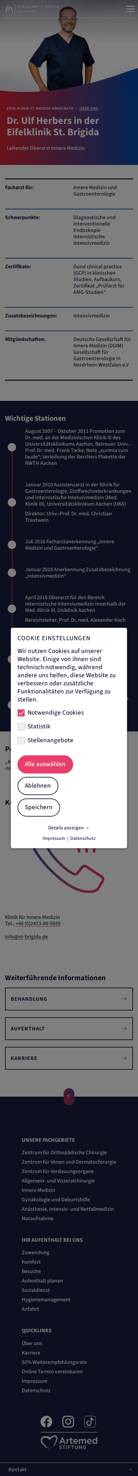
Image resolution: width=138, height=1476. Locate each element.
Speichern (39, 807)
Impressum (54, 838)
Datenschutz (82, 838)
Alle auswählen (45, 764)
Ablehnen (38, 785)
